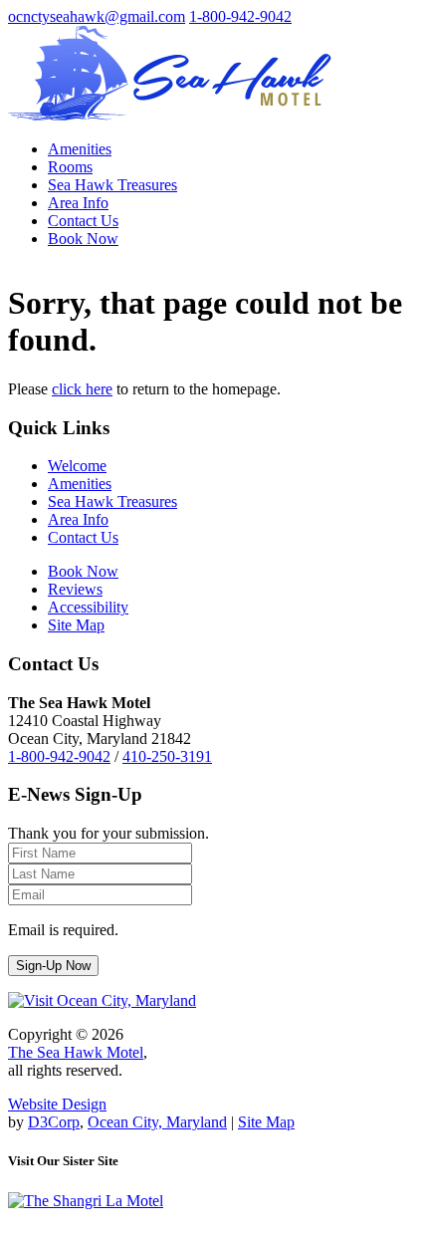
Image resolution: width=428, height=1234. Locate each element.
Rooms (70, 166)
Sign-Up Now (53, 965)
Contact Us (83, 220)
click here (82, 388)
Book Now (83, 238)
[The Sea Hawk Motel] (169, 115)
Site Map (266, 1121)
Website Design (57, 1104)
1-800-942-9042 (240, 16)
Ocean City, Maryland (157, 1121)
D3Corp (54, 1121)
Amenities (79, 148)
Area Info (78, 202)
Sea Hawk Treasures (112, 184)
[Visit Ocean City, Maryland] (102, 1000)
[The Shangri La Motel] (85, 1200)
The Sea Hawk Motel (75, 1052)
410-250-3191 (167, 756)
